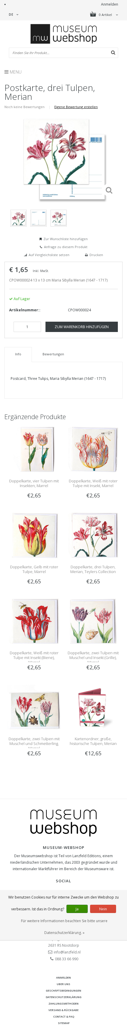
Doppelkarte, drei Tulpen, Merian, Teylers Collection (93, 569)
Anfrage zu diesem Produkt (65, 247)
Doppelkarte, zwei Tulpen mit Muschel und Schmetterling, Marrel (34, 743)
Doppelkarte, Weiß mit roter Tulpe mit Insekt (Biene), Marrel (34, 657)
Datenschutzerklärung (64, 997)
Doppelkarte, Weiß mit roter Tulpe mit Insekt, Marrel (93, 483)
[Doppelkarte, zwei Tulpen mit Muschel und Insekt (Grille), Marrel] (93, 621)
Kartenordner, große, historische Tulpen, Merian (93, 741)
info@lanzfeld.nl (67, 952)
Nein (103, 909)
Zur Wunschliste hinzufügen (65, 239)
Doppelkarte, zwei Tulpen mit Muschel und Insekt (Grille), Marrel (93, 657)
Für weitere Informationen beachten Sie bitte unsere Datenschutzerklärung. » (64, 926)
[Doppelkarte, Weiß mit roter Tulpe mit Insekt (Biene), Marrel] (34, 621)
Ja (77, 909)
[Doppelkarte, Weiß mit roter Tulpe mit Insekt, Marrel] (93, 449)
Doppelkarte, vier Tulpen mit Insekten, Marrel (34, 483)
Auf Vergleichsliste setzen (49, 255)
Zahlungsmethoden (63, 1003)
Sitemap (63, 1023)
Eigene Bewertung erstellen (76, 107)
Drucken (96, 255)
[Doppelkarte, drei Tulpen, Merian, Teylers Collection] (93, 535)
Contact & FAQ (63, 1016)
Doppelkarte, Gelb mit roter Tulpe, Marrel (34, 569)
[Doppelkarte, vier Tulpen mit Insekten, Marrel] (34, 449)
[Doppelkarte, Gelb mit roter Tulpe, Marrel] (34, 535)
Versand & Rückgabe (63, 1010)
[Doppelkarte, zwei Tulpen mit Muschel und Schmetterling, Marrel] (34, 706)
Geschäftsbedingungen (63, 990)
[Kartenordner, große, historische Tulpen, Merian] (93, 706)
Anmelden (109, 4)
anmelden (63, 977)
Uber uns (63, 984)
